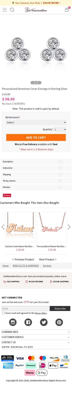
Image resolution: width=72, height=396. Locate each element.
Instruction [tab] (8, 168)
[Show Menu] (5, 9)
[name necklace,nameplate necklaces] (36, 9)
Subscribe (60, 308)
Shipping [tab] (7, 174)
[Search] (12, 9)
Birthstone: (13, 117)
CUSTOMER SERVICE (13, 337)
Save (8, 195)
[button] (3, 227)
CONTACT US (9, 342)
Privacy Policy (41, 313)
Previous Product (24, 259)
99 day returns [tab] (9, 180)
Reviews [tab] (6, 187)
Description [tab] (8, 161)
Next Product (47, 259)
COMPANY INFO (10, 332)
